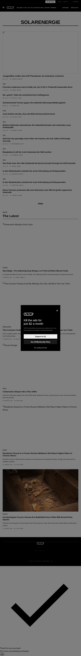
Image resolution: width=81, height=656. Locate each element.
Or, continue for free (40, 348)
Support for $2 (40, 336)
